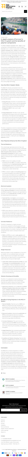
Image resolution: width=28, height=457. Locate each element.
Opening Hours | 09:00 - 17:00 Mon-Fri (10, 444)
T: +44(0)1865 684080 (6, 438)
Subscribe (23, 410)
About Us (3, 432)
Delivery (3, 420)
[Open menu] (25, 6)
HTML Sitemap (4, 430)
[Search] (25, 11)
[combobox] (14, 11)
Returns (3, 421)
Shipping (3, 425)
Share (4, 373)
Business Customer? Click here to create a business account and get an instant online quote (14, 2)
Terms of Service (5, 427)
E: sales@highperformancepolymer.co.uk (11, 440)
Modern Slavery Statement (7, 428)
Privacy (2, 423)
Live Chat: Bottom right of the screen (10, 442)
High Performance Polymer (11, 449)
